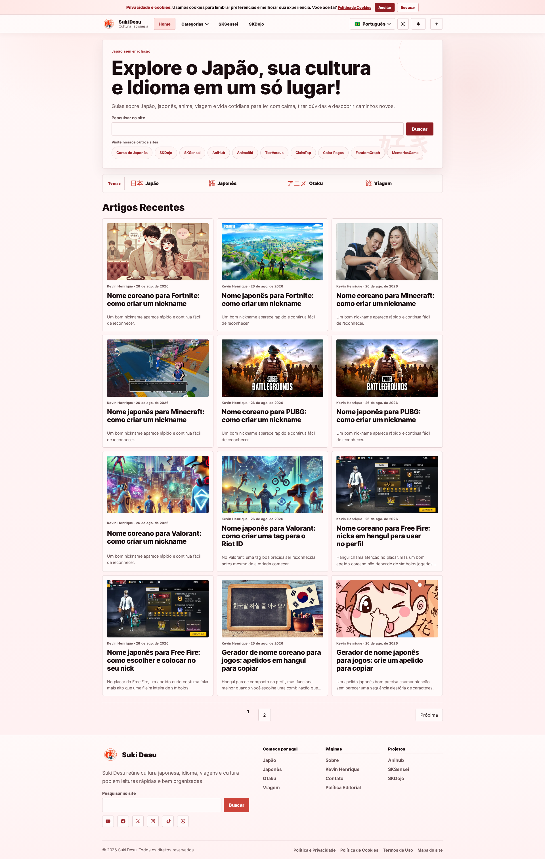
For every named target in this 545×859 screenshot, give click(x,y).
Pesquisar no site (128, 117)
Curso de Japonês (132, 153)
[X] (138, 821)
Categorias (192, 24)
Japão (269, 760)
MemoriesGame (405, 153)
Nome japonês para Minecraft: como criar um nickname (155, 416)
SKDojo (256, 24)
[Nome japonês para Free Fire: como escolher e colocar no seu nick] (158, 608)
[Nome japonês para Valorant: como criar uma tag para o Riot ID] (272, 484)
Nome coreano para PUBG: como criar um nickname (264, 416)
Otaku (269, 778)
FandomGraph (368, 153)
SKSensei (228, 24)
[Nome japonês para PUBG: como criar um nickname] (387, 368)
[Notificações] (418, 24)
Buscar (419, 129)
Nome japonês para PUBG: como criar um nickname (378, 416)
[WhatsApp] (183, 821)
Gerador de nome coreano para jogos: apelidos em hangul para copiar (271, 660)
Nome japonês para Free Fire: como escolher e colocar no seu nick (153, 660)
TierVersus (274, 153)
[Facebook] (123, 821)
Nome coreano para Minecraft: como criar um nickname (385, 299)
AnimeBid (245, 153)
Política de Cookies (354, 8)
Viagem (271, 787)
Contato (334, 778)
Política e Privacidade (315, 850)
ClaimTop (303, 153)
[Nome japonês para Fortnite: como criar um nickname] (272, 251)
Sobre (332, 760)
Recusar (408, 7)
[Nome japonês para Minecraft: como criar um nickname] (158, 368)
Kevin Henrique (343, 769)
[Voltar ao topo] (436, 24)
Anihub (396, 760)
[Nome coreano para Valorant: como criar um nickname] (158, 484)
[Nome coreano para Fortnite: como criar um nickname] (158, 251)
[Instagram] (153, 821)
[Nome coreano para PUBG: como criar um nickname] (272, 368)
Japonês (272, 769)
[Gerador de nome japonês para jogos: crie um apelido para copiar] (387, 608)
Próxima (429, 715)
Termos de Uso (398, 850)
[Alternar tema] (403, 24)
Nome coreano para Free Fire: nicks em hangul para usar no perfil (383, 536)
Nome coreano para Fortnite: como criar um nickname (153, 299)
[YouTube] (108, 821)
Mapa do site (430, 850)
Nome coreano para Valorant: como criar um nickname (154, 537)
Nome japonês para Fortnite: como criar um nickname (267, 299)
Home (165, 24)
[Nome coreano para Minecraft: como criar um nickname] (387, 251)
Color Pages (333, 153)
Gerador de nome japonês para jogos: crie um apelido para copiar (379, 660)
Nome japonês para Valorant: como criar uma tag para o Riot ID (268, 536)
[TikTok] (168, 821)
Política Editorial (343, 787)
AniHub (218, 153)
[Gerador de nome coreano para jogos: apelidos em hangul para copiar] (272, 608)
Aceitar (384, 7)
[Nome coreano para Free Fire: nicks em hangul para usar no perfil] (387, 484)
